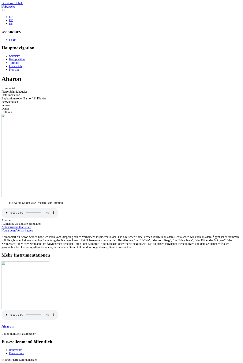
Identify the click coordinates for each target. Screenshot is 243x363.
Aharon (8, 326)
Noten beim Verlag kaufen (17, 230)
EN (11, 23)
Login (12, 39)
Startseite (14, 55)
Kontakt (14, 69)
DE (11, 16)
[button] (43, 196)
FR (11, 20)
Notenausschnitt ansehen (16, 227)
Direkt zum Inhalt (12, 3)
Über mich (15, 66)
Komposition (17, 59)
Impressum (15, 349)
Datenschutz (16, 353)
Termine (14, 62)
